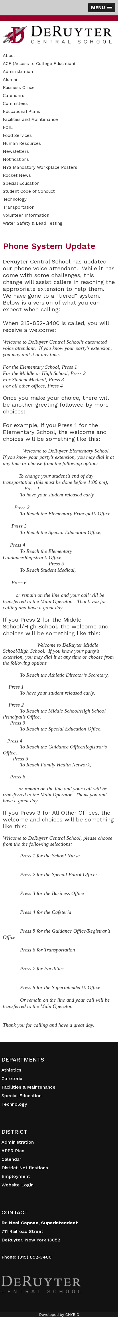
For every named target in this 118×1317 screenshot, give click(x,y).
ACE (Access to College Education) (39, 63)
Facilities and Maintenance (30, 119)
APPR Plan (12, 1150)
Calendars (13, 95)
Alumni (10, 79)
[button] (101, 7)
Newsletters (16, 151)
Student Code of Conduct (29, 191)
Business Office (19, 87)
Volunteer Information (26, 215)
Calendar (11, 1159)
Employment (15, 1176)
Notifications (16, 159)
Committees (15, 103)
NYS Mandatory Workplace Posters (40, 167)
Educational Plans (21, 111)
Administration (18, 71)
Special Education (21, 183)
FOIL (8, 127)
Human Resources (22, 143)
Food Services (17, 135)
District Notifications (24, 1167)
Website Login (17, 1185)
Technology (15, 199)
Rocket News (17, 175)
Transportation (18, 207)
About (9, 55)
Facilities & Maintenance (28, 1087)
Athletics (11, 1070)
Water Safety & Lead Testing (32, 223)
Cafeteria (11, 1078)
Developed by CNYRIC (59, 1314)
